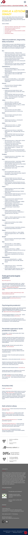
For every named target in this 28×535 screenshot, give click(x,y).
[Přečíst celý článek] (4, 496)
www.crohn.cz (17, 315)
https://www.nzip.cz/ (6, 408)
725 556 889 (8, 375)
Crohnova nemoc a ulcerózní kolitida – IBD (14, 5)
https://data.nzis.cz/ (10, 412)
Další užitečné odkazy (9, 33)
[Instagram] (27, 14)
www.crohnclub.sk (10, 346)
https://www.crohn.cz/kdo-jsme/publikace (12, 311)
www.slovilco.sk (22, 367)
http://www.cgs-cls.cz (6, 280)
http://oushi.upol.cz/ (8, 516)
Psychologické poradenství (10, 29)
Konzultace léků (8, 32)
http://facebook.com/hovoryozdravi (12, 518)
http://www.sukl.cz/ (10, 392)
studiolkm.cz (19, 532)
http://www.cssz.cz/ (6, 429)
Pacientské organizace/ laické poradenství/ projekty (15, 30)
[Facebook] (27, 11)
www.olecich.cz (9, 388)
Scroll (25, 532)
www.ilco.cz (23, 359)
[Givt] (27, 16)
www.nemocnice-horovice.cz (15, 298)
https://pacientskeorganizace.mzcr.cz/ (9, 419)
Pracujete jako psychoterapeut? (15, 491)
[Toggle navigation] (25, 2)
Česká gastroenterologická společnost (13, 28)
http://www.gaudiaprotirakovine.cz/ (9, 423)
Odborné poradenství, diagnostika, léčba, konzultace (15, 26)
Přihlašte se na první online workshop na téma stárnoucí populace (15, 495)
